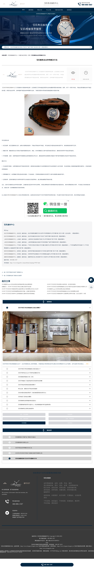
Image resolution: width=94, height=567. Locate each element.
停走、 (66, 483)
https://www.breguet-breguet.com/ (29, 546)
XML (47, 542)
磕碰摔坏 (47, 492)
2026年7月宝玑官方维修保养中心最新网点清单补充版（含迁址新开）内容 (66, 293)
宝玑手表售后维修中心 (9, 87)
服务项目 (31, 10)
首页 (23, 9)
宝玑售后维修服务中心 (43, 536)
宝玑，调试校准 (24, 418)
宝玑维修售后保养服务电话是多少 (27, 400)
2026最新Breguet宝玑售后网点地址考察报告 (58, 289)
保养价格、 (47, 495)
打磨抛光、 (71, 495)
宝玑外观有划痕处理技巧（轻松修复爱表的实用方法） (32, 392)
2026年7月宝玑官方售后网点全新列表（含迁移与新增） (61, 284)
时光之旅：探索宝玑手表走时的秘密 (27, 388)
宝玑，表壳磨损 (24, 414)
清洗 (45, 497)
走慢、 (61, 483)
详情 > (88, 364)
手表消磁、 (47, 503)
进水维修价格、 (49, 485)
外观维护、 (55, 495)
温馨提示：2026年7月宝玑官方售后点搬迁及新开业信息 (16, 286)
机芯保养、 (63, 495)
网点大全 (39, 10)
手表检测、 (63, 501)
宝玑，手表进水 (70, 418)
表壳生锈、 (55, 487)
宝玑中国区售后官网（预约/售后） (83, 546)
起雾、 (66, 485)
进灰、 (61, 485)
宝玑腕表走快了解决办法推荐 (14, 275)
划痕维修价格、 (72, 487)
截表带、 (78, 501)
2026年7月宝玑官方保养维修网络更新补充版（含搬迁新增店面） (19, 291)
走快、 (57, 483)
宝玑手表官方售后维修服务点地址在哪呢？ (29, 307)
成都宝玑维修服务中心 (10, 257)
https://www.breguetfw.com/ (47, 548)
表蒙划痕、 (63, 490)
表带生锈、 (63, 487)
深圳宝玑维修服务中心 (10, 251)
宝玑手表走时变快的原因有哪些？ (27, 384)
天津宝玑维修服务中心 (13, 195)
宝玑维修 (24, 423)
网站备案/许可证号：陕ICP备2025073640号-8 (47, 540)
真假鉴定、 (55, 501)
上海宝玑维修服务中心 (10, 239)
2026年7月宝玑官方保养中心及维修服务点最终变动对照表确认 (18, 293)
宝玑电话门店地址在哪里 (24, 396)
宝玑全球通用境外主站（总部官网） (10, 546)
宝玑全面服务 (47, 478)
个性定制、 (47, 501)
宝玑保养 (70, 414)
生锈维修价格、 (74, 485)
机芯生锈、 (47, 487)
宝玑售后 (70, 423)
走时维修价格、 (49, 483)
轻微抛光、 (71, 501)
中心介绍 (48, 10)
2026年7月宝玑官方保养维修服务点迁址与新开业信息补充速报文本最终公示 (67, 286)
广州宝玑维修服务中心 (10, 245)
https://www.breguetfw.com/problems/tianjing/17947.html (25, 262)
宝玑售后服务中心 (51, 3)
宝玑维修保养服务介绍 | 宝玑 (26, 376)
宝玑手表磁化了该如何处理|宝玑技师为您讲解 (30, 380)
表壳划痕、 (47, 490)
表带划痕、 (55, 490)
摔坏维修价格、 (72, 490)
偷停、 (71, 483)
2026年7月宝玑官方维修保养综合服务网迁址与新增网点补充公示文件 (20, 289)
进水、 (57, 485)
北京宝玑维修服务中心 (10, 233)
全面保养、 (79, 495)
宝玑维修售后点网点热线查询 (26, 408)
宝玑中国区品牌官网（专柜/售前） (48, 546)
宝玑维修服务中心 (12, 55)
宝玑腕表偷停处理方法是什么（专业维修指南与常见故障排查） (35, 404)
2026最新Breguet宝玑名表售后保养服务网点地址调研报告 (17, 284)
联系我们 (69, 10)
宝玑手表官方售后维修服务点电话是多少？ (29, 369)
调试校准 (54, 503)
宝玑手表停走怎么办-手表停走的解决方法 (29, 372)
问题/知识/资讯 (59, 10)
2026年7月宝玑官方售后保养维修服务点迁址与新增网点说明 (63, 291)
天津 (29, 55)
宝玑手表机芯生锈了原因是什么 (14, 272)
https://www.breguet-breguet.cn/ (65, 546)
